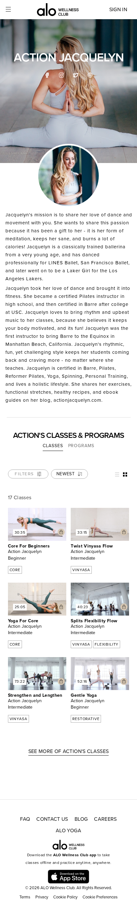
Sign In (118, 9)
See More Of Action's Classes (68, 751)
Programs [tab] (81, 445)
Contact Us (52, 819)
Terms (24, 897)
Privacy (41, 897)
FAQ (25, 819)
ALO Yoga (68, 830)
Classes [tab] (53, 445)
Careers (105, 819)
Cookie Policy (65, 897)
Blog (81, 819)
